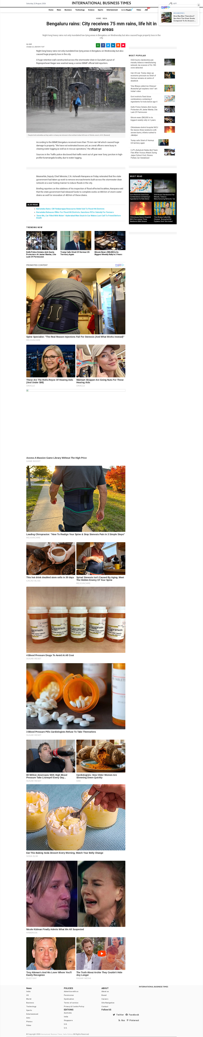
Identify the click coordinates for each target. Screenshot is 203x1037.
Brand (104, 995)
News (59, 10)
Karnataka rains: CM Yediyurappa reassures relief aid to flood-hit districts (70, 209)
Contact (105, 1006)
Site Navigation (108, 1003)
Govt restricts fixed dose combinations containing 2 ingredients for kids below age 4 (144, 99)
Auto (28, 1018)
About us (105, 991)
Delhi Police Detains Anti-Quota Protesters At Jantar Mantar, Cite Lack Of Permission (41, 254)
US (27, 995)
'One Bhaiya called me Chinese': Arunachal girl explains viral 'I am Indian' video (144, 88)
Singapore (68, 1020)
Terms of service (71, 1003)
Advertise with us (71, 991)
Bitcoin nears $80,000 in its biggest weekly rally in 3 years (108, 253)
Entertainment (112, 10)
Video (139, 10)
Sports (100, 10)
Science (91, 10)
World (28, 999)
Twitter (119, 1014)
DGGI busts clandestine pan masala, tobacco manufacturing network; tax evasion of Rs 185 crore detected (164, 199)
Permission (69, 995)
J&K (146, 10)
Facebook (133, 1014)
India (28, 991)
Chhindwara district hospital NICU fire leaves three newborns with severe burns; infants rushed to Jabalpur (140, 221)
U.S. (65, 1028)
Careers (105, 999)
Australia (68, 1013)
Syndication (69, 999)
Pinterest (133, 1020)
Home (51, 10)
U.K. (65, 1024)
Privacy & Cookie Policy (74, 1006)
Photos (29, 1022)
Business (68, 10)
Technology (80, 10)
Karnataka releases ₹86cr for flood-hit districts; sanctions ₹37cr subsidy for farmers (75, 212)
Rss (122, 1020)
